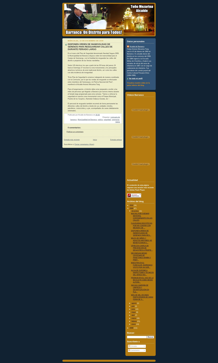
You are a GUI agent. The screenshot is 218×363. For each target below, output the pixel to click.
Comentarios (135, 350)
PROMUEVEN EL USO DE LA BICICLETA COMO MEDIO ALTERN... (142, 280)
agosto (134, 303)
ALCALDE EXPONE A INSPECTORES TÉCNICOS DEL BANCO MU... (142, 273)
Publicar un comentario (75, 132)
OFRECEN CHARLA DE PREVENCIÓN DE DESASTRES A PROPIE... (142, 248)
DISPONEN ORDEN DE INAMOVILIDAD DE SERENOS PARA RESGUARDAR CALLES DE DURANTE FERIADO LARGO (90, 47)
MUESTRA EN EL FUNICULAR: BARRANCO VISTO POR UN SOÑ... (141, 265)
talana (117, 122)
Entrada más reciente (72, 140)
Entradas (133, 346)
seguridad (107, 120)
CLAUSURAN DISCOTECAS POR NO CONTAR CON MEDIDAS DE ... (141, 225)
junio (133, 309)
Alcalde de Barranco (137, 46)
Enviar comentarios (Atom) (84, 144)
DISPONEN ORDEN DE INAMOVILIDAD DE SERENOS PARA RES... (141, 233)
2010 (131, 205)
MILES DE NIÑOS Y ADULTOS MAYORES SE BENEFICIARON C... (141, 240)
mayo (134, 312)
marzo (134, 318)
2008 (131, 328)
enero (134, 324)
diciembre (135, 211)
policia (100, 120)
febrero (134, 321)
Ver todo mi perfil (136, 78)
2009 (131, 208)
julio (133, 306)
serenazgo (115, 120)
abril (133, 315)
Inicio (95, 140)
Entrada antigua (116, 140)
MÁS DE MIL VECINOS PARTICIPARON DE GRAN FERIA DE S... (142, 297)
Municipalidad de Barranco (87, 120)
